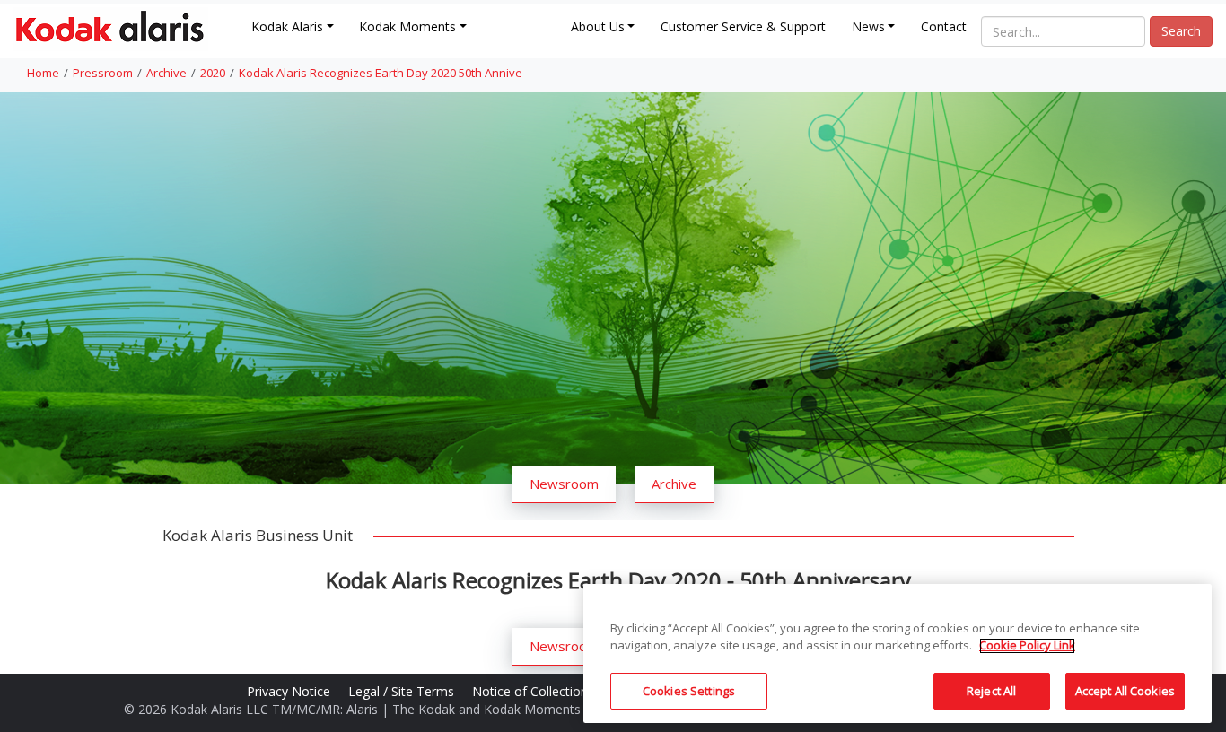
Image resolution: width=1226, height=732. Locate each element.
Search (1181, 30)
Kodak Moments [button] (407, 26)
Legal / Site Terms (403, 691)
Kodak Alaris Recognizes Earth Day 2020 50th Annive (380, 73)
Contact (944, 26)
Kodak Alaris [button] (287, 26)
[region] (897, 653)
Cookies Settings (689, 691)
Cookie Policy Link (1027, 646)
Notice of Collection (531, 691)
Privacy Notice (290, 691)
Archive (166, 73)
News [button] (868, 26)
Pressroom (103, 73)
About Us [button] (598, 26)
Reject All (991, 691)
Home (43, 73)
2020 (212, 73)
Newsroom (564, 483)
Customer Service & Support (743, 26)
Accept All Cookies (1125, 691)
